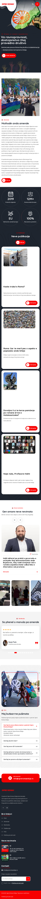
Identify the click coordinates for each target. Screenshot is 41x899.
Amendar (6, 821)
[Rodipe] (33, 4)
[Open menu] (37, 4)
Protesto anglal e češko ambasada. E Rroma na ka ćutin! (19, 559)
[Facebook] (3, 807)
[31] (20, 593)
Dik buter (33, 303)
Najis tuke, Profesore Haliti (16, 474)
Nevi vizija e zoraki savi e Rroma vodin (17, 858)
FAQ (5, 832)
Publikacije (7, 828)
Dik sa (8, 180)
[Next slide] (20, 520)
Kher (5, 818)
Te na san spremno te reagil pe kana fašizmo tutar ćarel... (17, 850)
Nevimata (7, 825)
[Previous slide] (14, 520)
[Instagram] (7, 807)
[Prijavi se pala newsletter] (28, 879)
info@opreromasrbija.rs (23, 779)
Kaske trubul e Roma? (14, 286)
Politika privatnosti (9, 835)
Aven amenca (10, 55)
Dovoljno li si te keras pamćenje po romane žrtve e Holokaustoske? (19, 412)
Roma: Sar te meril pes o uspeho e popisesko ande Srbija (20, 349)
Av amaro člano (8, 733)
